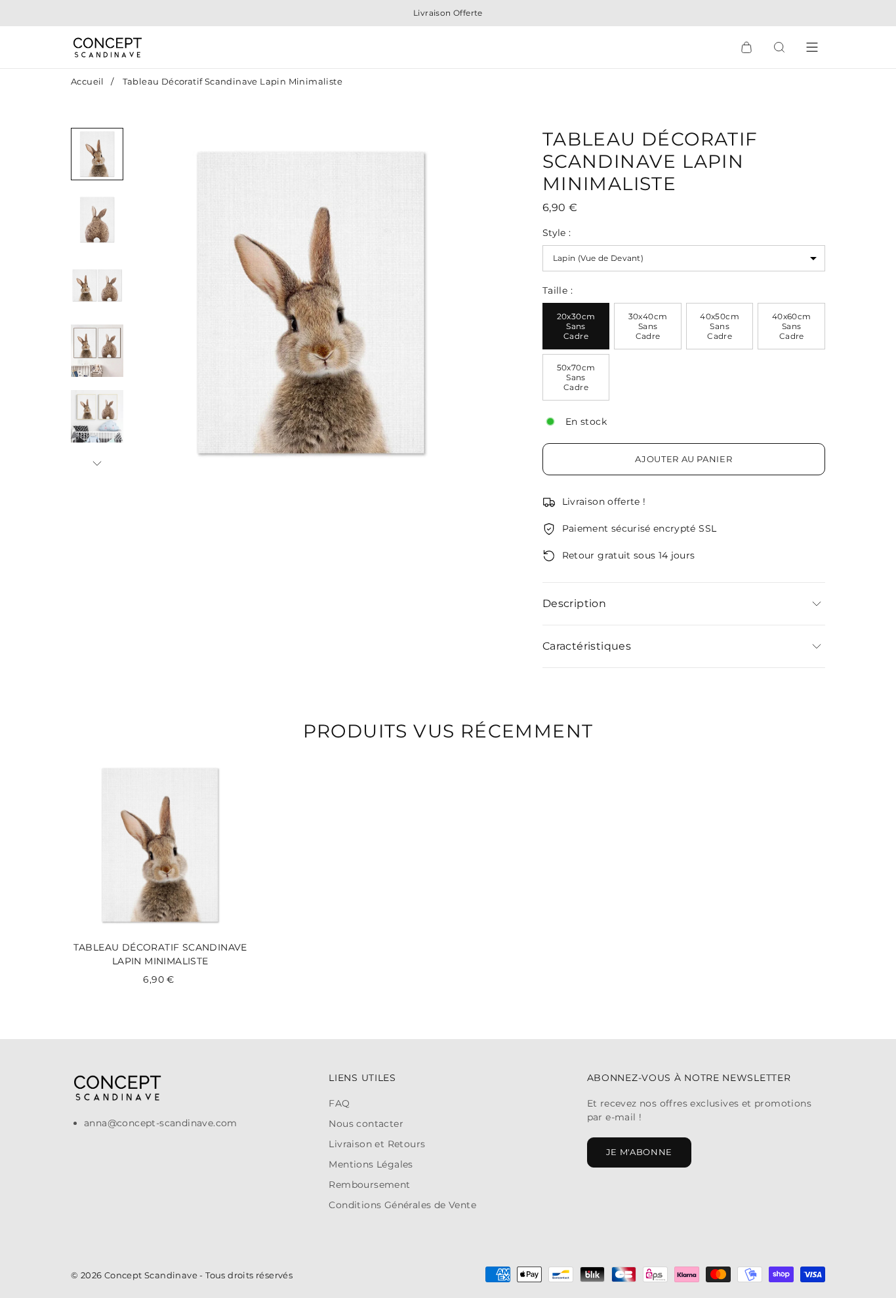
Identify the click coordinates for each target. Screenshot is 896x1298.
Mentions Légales (371, 1164)
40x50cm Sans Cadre (719, 326)
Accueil (87, 81)
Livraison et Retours (377, 1144)
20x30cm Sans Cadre (576, 326)
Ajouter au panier (683, 459)
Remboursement (369, 1184)
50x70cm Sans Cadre (576, 377)
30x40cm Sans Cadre (648, 326)
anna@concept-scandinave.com (160, 1123)
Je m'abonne (639, 1152)
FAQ (339, 1103)
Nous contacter (366, 1124)
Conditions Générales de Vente (402, 1205)
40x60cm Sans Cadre (791, 326)
